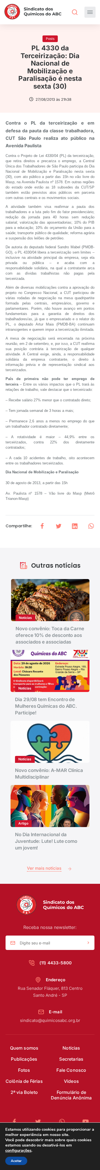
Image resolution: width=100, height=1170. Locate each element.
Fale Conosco (71, 1070)
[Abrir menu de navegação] (90, 12)
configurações (18, 1150)
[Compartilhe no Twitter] (58, 526)
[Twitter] (40, 1122)
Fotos (24, 1070)
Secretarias (71, 1059)
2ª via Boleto (24, 1092)
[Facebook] (16, 1122)
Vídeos (71, 1081)
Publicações (24, 1059)
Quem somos (24, 1048)
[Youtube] (85, 1122)
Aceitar (16, 1161)
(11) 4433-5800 (55, 962)
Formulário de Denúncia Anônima (71, 1095)
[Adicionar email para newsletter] (88, 943)
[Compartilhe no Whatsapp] (91, 526)
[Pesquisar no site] (74, 12)
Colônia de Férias (24, 1081)
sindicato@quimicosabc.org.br (50, 1020)
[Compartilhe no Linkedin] (74, 526)
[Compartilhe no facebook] (42, 526)
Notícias (71, 1048)
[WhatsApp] (64, 1122)
